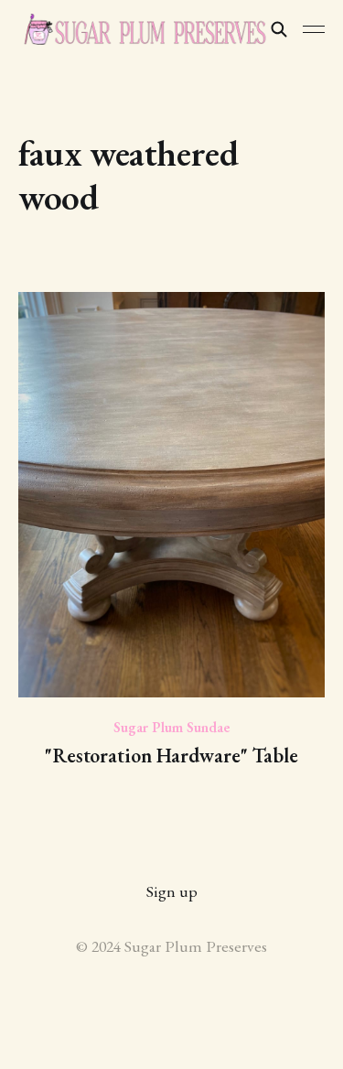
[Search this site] (279, 29)
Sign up (172, 891)
